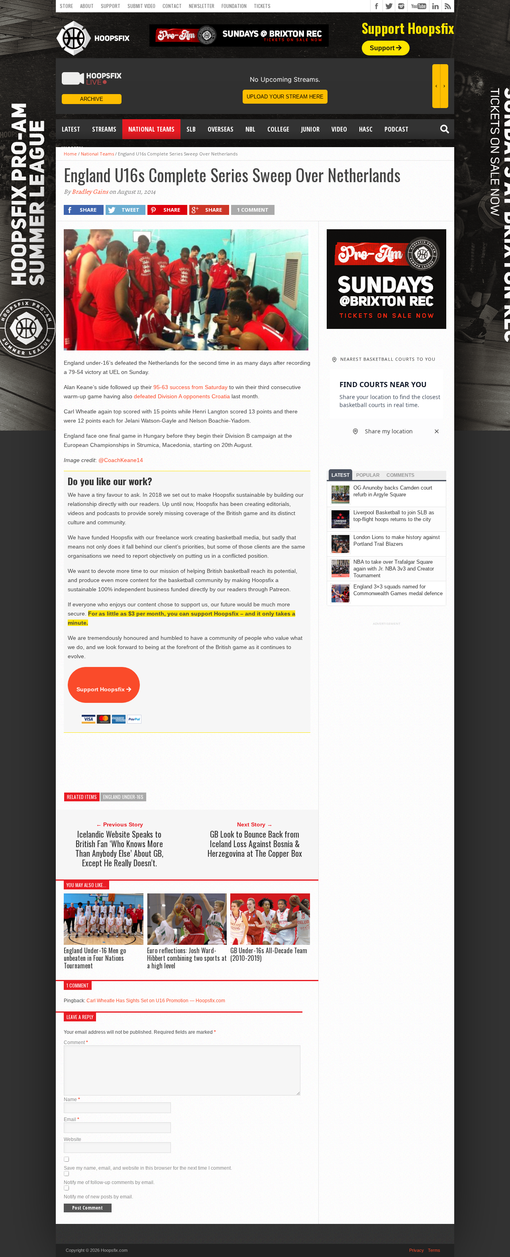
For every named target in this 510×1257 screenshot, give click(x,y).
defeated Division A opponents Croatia (182, 396)
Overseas (220, 129)
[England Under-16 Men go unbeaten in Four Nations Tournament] (103, 942)
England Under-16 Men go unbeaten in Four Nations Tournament (95, 958)
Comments (400, 475)
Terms (434, 1250)
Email (71, 1119)
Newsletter (201, 5)
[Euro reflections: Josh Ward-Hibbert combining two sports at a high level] (187, 942)
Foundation (234, 5)
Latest (71, 129)
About (87, 5)
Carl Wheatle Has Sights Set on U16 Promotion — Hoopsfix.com (155, 1000)
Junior (310, 129)
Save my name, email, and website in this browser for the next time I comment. (148, 1168)
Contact (172, 5)
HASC (366, 129)
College (278, 129)
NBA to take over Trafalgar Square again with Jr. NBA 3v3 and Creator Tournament (393, 568)
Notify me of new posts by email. (98, 1197)
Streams (104, 129)
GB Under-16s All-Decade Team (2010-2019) (268, 954)
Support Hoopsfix (101, 689)
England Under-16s (123, 796)
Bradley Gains (90, 191)
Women (72, 149)
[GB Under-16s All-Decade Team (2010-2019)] (270, 942)
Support (110, 5)
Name (72, 1099)
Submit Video (141, 5)
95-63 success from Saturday (190, 387)
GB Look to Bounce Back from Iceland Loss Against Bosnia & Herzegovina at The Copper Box (255, 843)
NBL (250, 129)
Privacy (416, 1250)
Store (66, 5)
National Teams (151, 129)
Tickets (262, 5)
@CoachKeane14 (120, 460)
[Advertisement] (209, 763)
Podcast (396, 129)
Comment (76, 1042)
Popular (368, 475)
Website (72, 1139)
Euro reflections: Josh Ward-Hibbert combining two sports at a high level (187, 958)
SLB (191, 129)
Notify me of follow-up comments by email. (109, 1182)
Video (339, 129)
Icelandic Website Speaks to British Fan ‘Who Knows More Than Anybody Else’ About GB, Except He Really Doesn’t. (119, 848)
